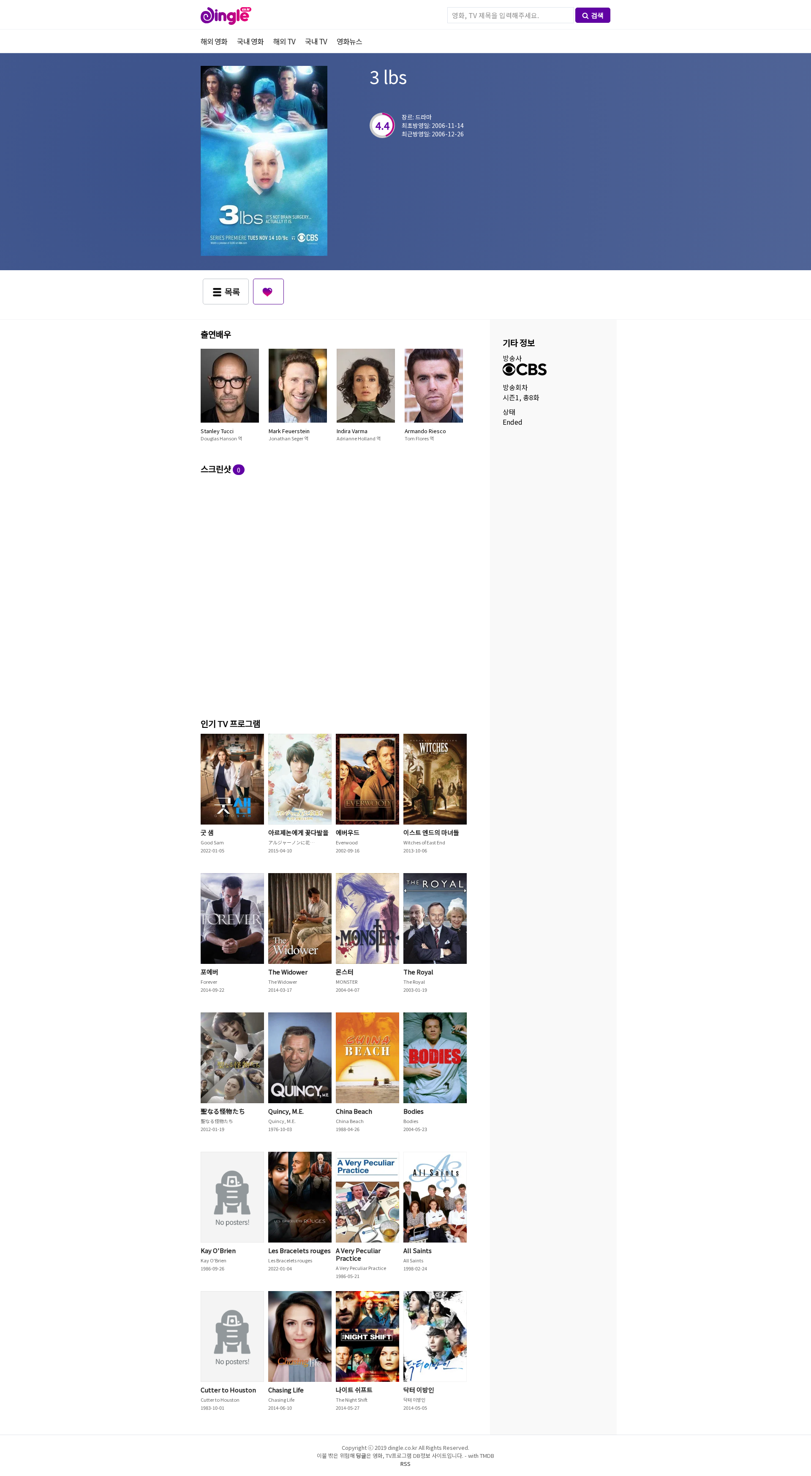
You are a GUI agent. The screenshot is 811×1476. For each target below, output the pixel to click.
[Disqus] (336, 595)
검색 (597, 15)
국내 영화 (250, 41)
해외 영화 (214, 41)
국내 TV (316, 41)
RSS (405, 1464)
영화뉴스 (349, 41)
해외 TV (284, 41)
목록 (232, 291)
